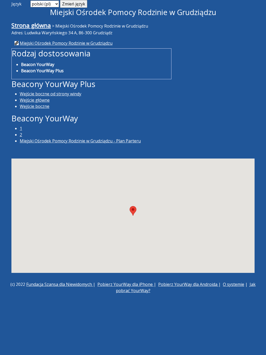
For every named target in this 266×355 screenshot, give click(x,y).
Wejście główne (35, 100)
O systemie (233, 284)
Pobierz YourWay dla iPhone (125, 284)
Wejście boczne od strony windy (50, 94)
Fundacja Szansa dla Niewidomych (59, 284)
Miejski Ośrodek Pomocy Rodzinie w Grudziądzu (66, 43)
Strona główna (31, 25)
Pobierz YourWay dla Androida (188, 284)
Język (16, 4)
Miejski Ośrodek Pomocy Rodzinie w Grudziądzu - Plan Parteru (80, 141)
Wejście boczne (34, 106)
